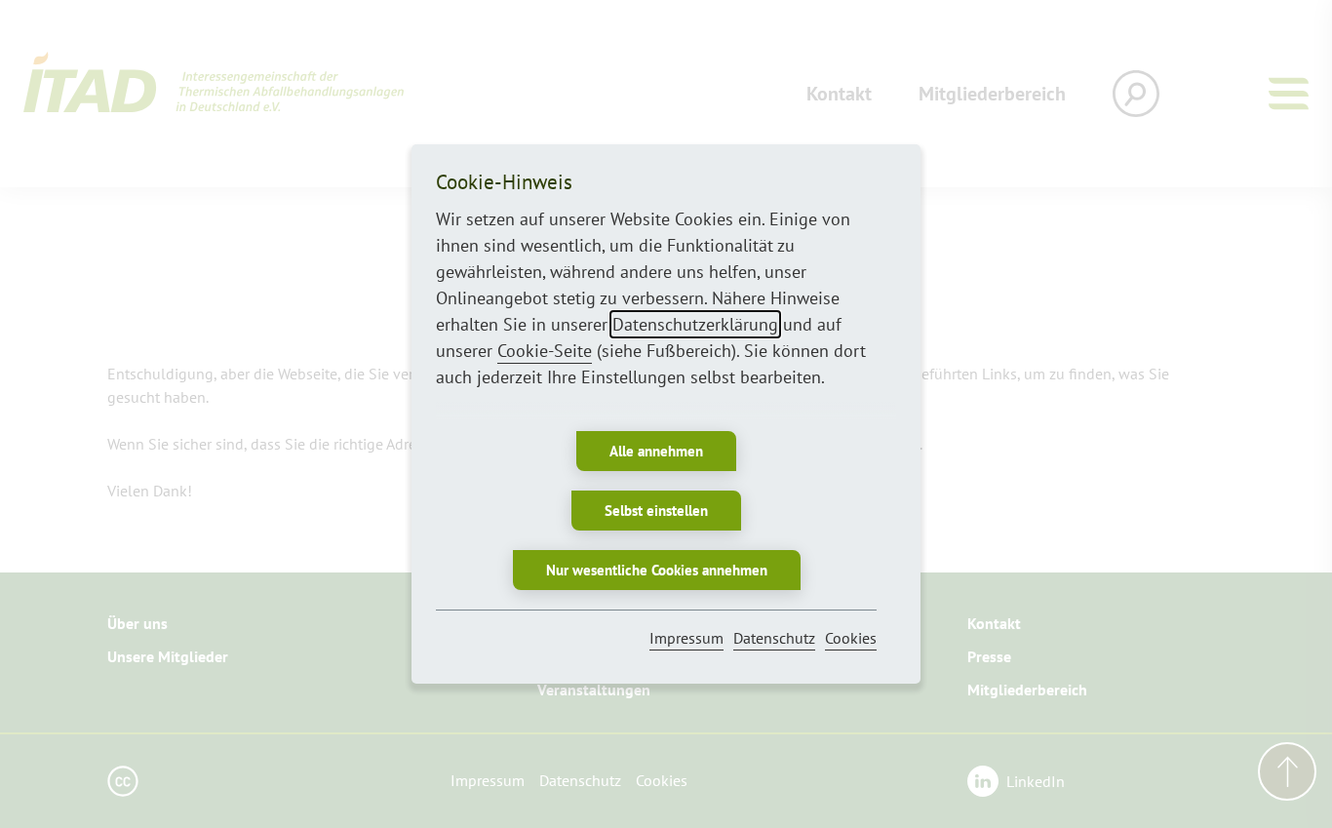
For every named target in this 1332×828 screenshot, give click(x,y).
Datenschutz (774, 638)
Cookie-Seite (544, 350)
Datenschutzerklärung (695, 324)
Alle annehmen (656, 451)
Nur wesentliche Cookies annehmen (656, 570)
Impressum (686, 638)
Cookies (851, 638)
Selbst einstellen (656, 510)
